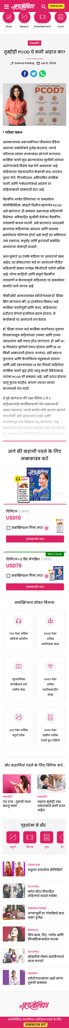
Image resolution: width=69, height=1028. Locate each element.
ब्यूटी (13, 847)
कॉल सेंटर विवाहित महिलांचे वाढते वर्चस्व (42, 894)
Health (34, 43)
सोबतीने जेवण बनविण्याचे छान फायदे (46, 959)
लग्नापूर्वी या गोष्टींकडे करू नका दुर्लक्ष (46, 915)
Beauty (33, 930)
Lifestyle (34, 864)
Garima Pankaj (24, 63)
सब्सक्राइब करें (35, 1025)
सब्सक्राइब (56, 6)
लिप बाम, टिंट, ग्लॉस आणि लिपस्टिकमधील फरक (46, 937)
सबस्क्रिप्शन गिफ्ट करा (27, 528)
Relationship (37, 908)
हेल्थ (63, 847)
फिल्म (29, 847)
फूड (47, 847)
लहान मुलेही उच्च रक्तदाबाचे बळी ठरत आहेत (51, 806)
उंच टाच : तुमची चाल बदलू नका (17, 804)
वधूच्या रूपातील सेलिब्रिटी (45, 870)
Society (33, 886)
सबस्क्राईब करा (35, 539)
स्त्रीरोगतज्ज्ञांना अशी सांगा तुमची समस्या (45, 980)
